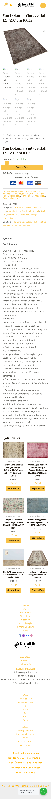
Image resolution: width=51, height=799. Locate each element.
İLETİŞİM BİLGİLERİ (25, 669)
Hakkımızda (25, 612)
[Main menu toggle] (43, 5)
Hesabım (25, 619)
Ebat (25, 716)
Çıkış (25, 630)
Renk (25, 709)
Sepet (26, 609)
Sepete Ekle (22, 167)
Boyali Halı (23, 193)
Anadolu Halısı (10, 193)
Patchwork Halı (25, 702)
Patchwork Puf (25, 741)
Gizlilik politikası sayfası (25, 753)
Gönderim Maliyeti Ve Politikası (25, 757)
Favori (25, 605)
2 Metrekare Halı (32, 191)
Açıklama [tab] (7, 238)
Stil (25, 706)
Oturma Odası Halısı (13, 191)
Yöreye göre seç (21, 135)
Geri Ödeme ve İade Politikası (25, 762)
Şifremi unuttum (25, 627)
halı (16, 225)
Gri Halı (34, 193)
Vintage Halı (39, 196)
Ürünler (25, 695)
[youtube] (27, 635)
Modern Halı (14, 196)
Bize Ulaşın (25, 616)
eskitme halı (31, 222)
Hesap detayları (25, 623)
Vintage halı (24, 225)
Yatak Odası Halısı (12, 198)
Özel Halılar (25, 745)
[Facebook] (19, 635)
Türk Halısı (26, 196)
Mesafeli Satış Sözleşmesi (25, 767)
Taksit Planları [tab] (10, 244)
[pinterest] (31, 635)
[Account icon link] (11, 5)
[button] (44, 31)
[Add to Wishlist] (7, 163)
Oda (26, 713)
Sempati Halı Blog (25, 772)
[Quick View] (15, 483)
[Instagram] (23, 635)
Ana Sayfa (7, 135)
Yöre (25, 720)
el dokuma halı (18, 222)
